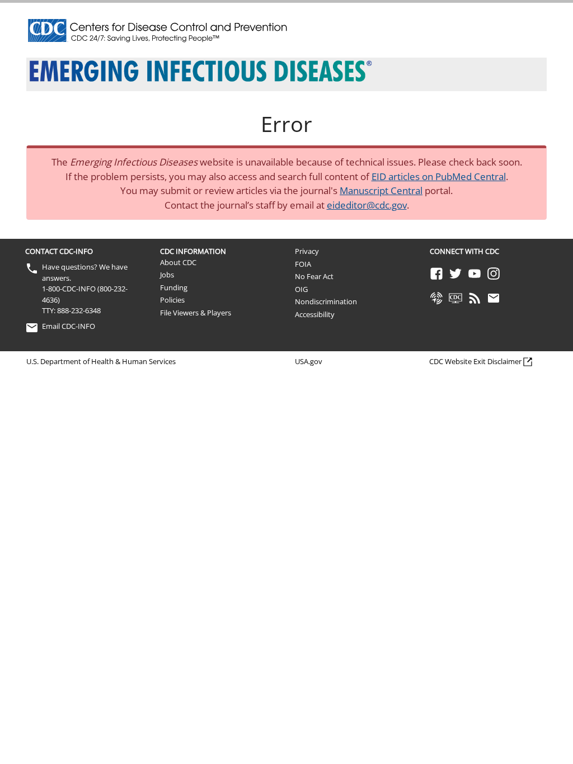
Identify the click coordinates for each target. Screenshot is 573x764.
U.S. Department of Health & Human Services (101, 361)
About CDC (178, 262)
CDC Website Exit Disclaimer (475, 361)
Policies (172, 300)
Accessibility (315, 314)
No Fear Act (314, 276)
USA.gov (308, 361)
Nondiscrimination (326, 301)
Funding (173, 287)
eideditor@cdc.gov (367, 205)
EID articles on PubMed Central (439, 176)
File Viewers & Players (195, 313)
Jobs (167, 275)
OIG (301, 289)
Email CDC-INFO (68, 326)
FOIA (303, 264)
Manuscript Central (381, 190)
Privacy (307, 251)
